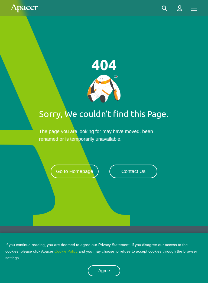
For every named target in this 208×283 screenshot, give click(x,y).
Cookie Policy (65, 251)
